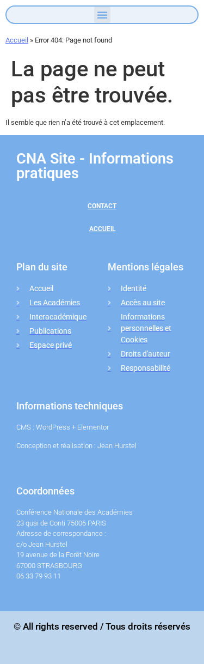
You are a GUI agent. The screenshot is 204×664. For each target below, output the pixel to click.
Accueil (16, 40)
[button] (102, 15)
